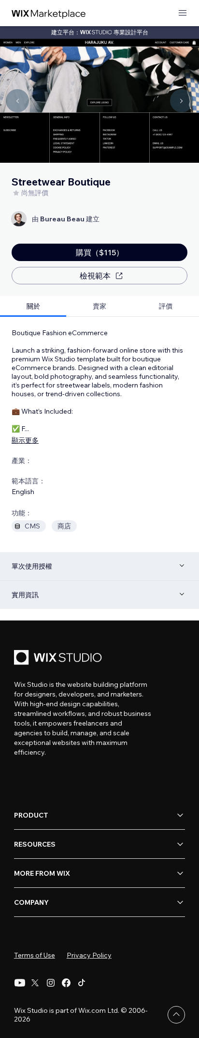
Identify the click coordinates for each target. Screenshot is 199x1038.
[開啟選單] (182, 13)
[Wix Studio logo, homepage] (59, 658)
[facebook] (66, 983)
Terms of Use (34, 955)
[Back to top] (176, 1014)
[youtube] (20, 983)
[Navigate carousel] (17, 100)
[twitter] (35, 983)
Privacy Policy (89, 955)
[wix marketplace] (49, 13)
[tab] (33, 306)
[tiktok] (81, 983)
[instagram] (51, 983)
